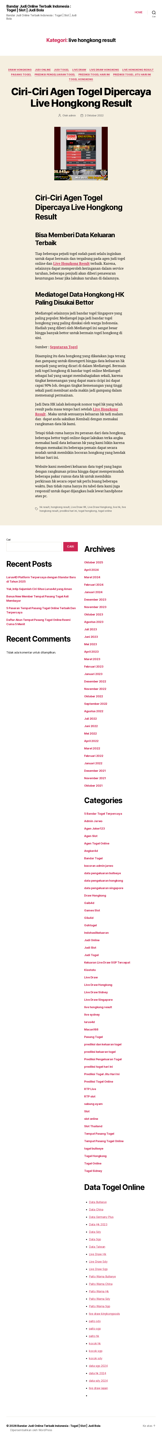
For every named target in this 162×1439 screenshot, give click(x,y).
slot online (91, 1118)
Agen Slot (90, 836)
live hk (116, 507)
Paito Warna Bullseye (102, 1276)
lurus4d (89, 1022)
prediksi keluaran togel (100, 1051)
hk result (45, 507)
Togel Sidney (93, 1171)
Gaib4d (89, 903)
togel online (105, 510)
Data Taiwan (97, 1246)
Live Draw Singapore (98, 999)
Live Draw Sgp (98, 1269)
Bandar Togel (93, 858)
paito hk (94, 1336)
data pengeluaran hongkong (103, 880)
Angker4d (91, 851)
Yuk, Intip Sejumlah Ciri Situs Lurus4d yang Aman (39, 589)
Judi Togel (61, 69)
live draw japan (98, 1388)
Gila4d (88, 917)
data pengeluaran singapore (103, 888)
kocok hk (95, 1343)
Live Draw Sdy (98, 1261)
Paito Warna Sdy (99, 1298)
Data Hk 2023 (98, 1224)
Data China (96, 1209)
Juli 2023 (90, 629)
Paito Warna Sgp (99, 1306)
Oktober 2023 (93, 614)
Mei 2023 (90, 644)
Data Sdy (95, 1231)
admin (72, 115)
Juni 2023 (91, 636)
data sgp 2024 (98, 1365)
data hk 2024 (97, 1373)
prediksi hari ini (68, 510)
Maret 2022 (92, 748)
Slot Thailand (93, 1126)
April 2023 (91, 651)
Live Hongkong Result (71, 264)
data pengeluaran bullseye (102, 873)
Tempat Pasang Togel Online (104, 1141)
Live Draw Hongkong (104, 69)
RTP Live (90, 1089)
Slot (87, 1111)
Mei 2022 (90, 733)
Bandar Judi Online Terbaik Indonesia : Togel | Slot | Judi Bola (38, 8)
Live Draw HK (78, 507)
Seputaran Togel (64, 347)
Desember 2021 (95, 770)
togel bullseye (93, 1148)
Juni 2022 (91, 726)
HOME (139, 12)
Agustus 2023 (93, 622)
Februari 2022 (93, 756)
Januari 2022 (93, 763)
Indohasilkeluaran (96, 932)
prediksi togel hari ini (94, 74)
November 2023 (95, 607)
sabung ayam (93, 1104)
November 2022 (95, 689)
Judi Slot (90, 947)
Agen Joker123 (94, 828)
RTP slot (89, 1096)
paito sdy (95, 1321)
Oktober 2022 (93, 696)
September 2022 (95, 703)
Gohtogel (90, 925)
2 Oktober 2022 (94, 115)
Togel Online (92, 1163)
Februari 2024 (93, 584)
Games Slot (92, 910)
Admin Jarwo (93, 821)
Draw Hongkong (20, 69)
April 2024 (91, 569)
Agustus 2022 (93, 711)
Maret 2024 (92, 577)
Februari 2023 (93, 666)
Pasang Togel (21, 74)
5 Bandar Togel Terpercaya (103, 813)
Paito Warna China (100, 1284)
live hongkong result (138, 69)
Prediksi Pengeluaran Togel (55, 74)
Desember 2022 (95, 681)
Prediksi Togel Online (98, 1081)
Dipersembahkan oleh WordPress (31, 1430)
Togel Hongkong (81, 79)
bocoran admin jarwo (98, 865)
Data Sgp (95, 1239)
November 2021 (95, 778)
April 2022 (91, 741)
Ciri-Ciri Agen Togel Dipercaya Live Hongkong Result (81, 97)
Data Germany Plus (101, 1217)
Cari (8, 539)
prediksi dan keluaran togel (103, 1044)
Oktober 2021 (93, 785)
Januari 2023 (93, 674)
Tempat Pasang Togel (99, 1133)
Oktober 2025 (93, 562)
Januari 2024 (93, 592)
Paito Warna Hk (99, 1291)
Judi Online (43, 69)
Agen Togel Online (96, 843)
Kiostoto (90, 970)
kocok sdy (95, 1358)
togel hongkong (87, 510)
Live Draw (79, 69)
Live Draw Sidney (96, 992)
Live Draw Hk (97, 1254)
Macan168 (91, 1029)
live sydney (92, 1014)
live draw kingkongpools (104, 1313)
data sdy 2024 (98, 1380)
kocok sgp (95, 1351)
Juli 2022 (90, 718)
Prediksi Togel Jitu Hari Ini (132, 74)
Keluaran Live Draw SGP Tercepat (107, 962)
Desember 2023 (95, 599)
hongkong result (60, 507)
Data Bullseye (98, 1202)
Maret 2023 (92, 659)
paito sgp (95, 1328)
